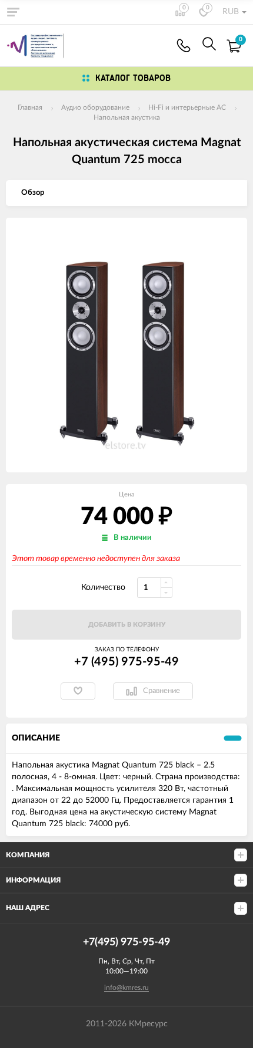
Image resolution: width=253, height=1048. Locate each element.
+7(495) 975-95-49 (184, 45)
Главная (30, 107)
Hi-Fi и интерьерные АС (187, 107)
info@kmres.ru (126, 987)
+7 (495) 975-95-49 (126, 662)
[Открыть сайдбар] (13, 11)
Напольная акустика (127, 117)
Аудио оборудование (95, 107)
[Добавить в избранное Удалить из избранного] (78, 691)
